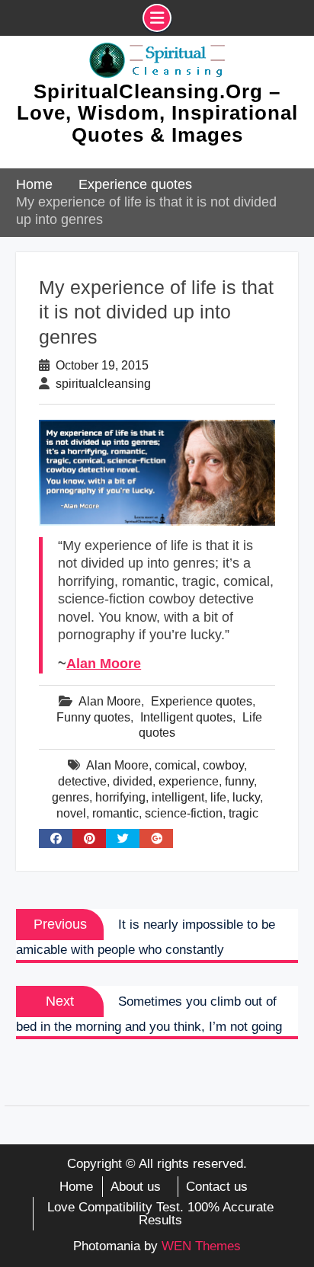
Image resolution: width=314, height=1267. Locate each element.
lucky (246, 797)
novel (71, 813)
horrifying (120, 797)
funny (239, 781)
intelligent (178, 797)
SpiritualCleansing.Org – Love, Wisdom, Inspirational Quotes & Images (157, 113)
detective (82, 781)
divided (132, 781)
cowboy (223, 765)
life (218, 797)
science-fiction (184, 813)
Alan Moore (103, 663)
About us (136, 1186)
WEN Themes (201, 1246)
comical (176, 765)
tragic (243, 813)
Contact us (217, 1186)
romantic (115, 813)
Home (76, 1186)
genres (70, 797)
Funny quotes (93, 717)
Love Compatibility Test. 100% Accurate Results (160, 1213)
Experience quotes (201, 701)
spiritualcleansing (103, 383)
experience (189, 781)
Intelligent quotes (186, 717)
